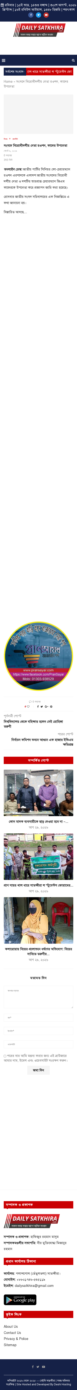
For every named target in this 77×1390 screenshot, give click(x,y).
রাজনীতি (15, 139)
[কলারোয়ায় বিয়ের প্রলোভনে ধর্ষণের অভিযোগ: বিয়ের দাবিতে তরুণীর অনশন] (38, 920)
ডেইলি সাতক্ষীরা (47, 1380)
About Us (11, 1327)
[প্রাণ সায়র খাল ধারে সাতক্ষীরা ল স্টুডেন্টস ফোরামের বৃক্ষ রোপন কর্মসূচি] (38, 856)
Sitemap (10, 1345)
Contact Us (12, 1333)
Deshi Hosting (62, 1384)
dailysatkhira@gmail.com (34, 1286)
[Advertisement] (39, 47)
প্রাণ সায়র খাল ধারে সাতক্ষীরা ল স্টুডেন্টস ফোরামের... (38, 885)
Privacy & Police (16, 1339)
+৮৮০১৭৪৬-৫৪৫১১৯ (31, 1279)
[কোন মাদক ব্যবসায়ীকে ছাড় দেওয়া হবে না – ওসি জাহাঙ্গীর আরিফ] (38, 793)
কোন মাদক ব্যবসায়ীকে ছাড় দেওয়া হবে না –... (38, 822)
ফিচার (5, 139)
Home (8, 82)
